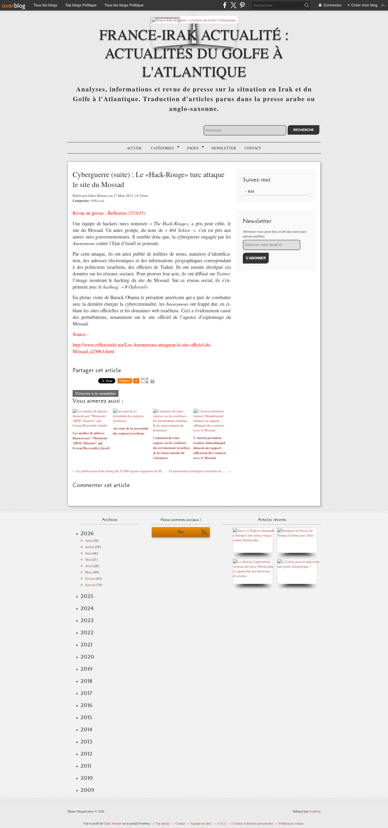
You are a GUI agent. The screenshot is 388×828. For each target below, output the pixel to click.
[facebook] (224, 5)
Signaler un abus (201, 823)
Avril (88, 565)
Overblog (315, 811)
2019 (86, 669)
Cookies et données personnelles (253, 823)
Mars (88, 572)
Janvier (90, 584)
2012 (86, 754)
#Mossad (97, 200)
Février (90, 578)
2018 (86, 681)
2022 (87, 632)
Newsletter (223, 147)
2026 (87, 533)
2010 (87, 778)
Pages (190, 148)
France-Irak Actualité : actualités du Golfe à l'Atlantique (194, 52)
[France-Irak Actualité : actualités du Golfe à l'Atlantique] (194, 19)
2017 (86, 693)
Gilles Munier (112, 823)
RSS (251, 191)
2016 (86, 705)
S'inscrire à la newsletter (95, 393)
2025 (87, 596)
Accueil (135, 147)
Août (88, 540)
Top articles (163, 823)
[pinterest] (242, 5)
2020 (87, 657)
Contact (252, 147)
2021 (86, 644)
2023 (87, 620)
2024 (87, 608)
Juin (88, 553)
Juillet (89, 546)
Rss (181, 532)
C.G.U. (222, 823)
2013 (86, 741)
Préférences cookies (291, 823)
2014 (86, 729)
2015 (86, 717)
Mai (88, 559)
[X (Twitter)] (233, 5)
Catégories (160, 148)
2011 (86, 766)
